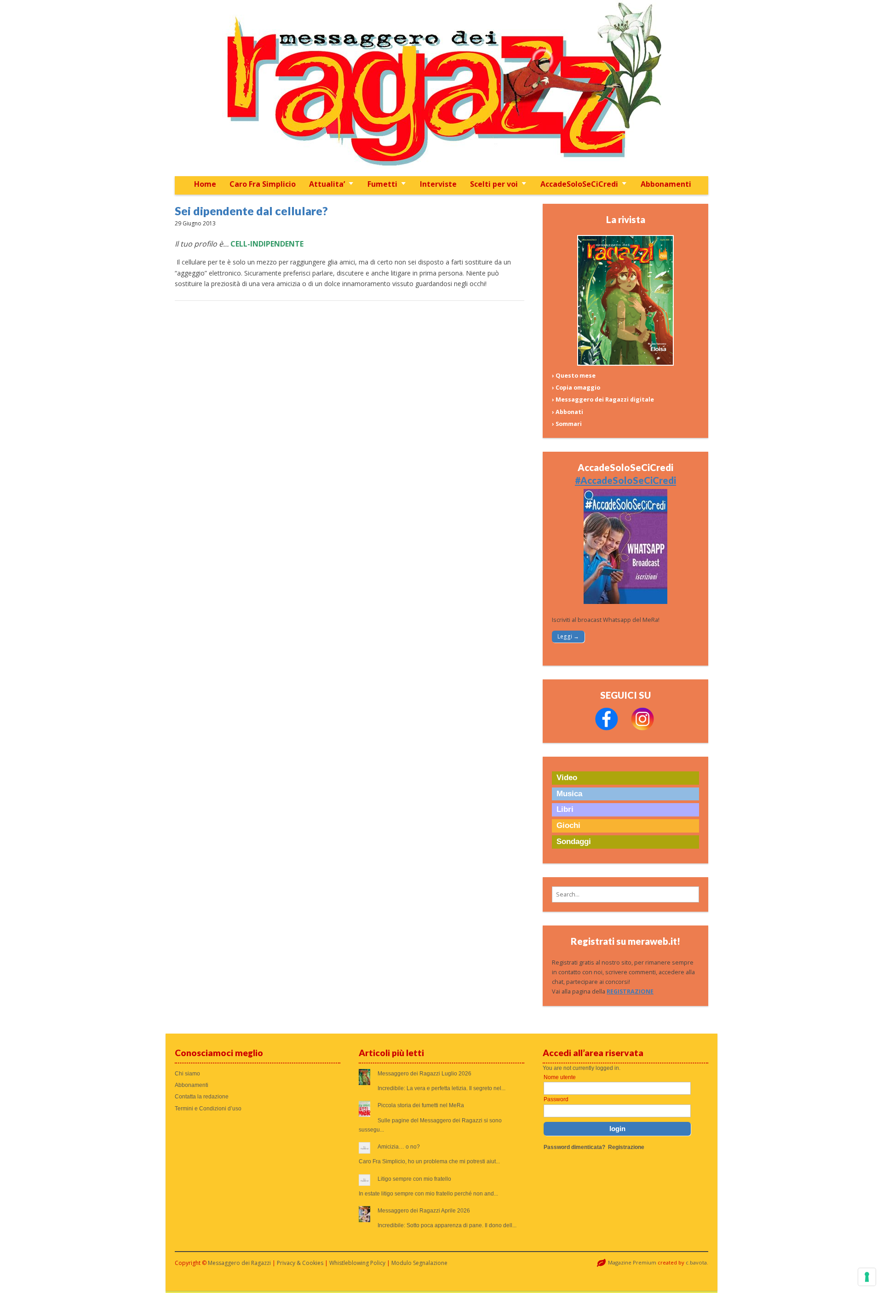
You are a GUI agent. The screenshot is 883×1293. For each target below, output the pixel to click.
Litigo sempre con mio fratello (414, 1179)
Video (566, 777)
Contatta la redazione (202, 1096)
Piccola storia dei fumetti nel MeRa (421, 1105)
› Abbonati (567, 412)
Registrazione (626, 1147)
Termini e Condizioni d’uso (208, 1108)
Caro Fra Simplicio (262, 184)
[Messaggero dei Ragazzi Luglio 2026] (625, 364)
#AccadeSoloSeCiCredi (625, 480)
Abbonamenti (666, 184)
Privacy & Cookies (300, 1263)
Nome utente (560, 1077)
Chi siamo (187, 1073)
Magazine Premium (632, 1262)
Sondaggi (573, 841)
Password (556, 1099)
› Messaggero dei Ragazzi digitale (603, 399)
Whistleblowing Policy (357, 1263)
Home (205, 184)
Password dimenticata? (574, 1147)
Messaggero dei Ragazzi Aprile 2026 (424, 1210)
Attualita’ (327, 184)
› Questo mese (574, 375)
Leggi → (568, 636)
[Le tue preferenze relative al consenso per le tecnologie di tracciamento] (867, 1277)
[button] (625, 894)
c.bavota (696, 1262)
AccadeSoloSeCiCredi (579, 184)
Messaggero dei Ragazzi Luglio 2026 (424, 1073)
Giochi (568, 825)
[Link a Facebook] (606, 728)
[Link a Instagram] (642, 728)
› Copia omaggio (576, 387)
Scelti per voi (494, 184)
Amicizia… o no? (399, 1147)
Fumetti (382, 184)
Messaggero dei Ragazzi (239, 1263)
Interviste (438, 184)
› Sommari (567, 424)
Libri (564, 809)
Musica (569, 793)
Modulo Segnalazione (419, 1263)
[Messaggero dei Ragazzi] (441, 88)
